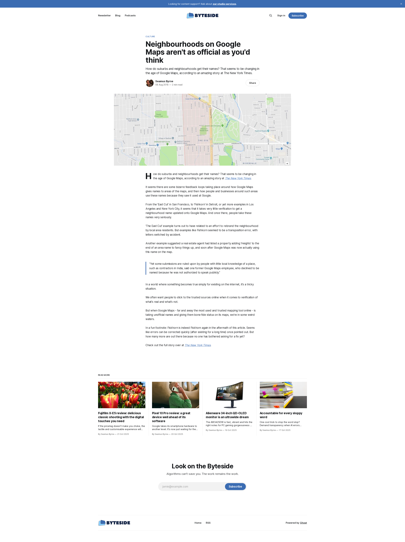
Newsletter (104, 15)
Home (198, 522)
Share (252, 82)
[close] (401, 3)
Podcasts (130, 15)
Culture (150, 36)
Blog (117, 15)
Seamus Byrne (164, 81)
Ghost (303, 522)
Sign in (281, 15)
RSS (208, 522)
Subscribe (298, 15)
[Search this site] (270, 15)
